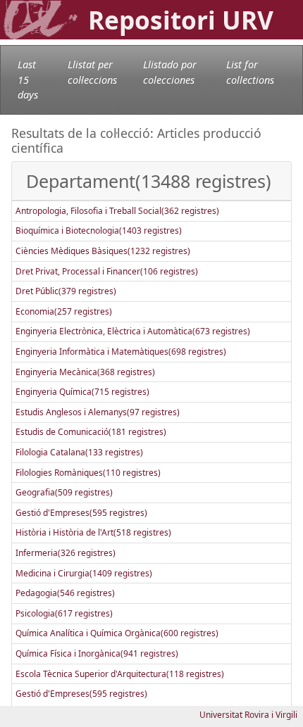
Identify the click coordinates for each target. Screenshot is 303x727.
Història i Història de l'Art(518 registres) (93, 532)
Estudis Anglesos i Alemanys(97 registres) (98, 412)
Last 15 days (28, 79)
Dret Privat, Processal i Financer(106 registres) (107, 271)
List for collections (250, 72)
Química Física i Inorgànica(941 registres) (97, 653)
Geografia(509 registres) (64, 492)
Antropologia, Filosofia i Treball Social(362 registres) (117, 211)
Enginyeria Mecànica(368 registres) (85, 372)
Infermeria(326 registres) (66, 553)
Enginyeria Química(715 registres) (82, 392)
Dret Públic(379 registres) (66, 291)
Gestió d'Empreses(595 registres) (81, 513)
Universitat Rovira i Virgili (248, 715)
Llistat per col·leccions (92, 72)
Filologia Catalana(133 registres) (79, 452)
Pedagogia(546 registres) (65, 593)
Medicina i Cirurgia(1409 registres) (84, 573)
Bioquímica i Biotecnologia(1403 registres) (99, 230)
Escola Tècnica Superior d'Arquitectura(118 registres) (120, 674)
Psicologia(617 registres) (64, 613)
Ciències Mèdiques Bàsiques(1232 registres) (103, 251)
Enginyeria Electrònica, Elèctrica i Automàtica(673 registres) (133, 331)
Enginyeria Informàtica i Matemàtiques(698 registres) (121, 352)
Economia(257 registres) (64, 311)
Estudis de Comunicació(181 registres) (91, 432)
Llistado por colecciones (170, 72)
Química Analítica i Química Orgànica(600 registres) (117, 633)
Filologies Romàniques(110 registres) (88, 473)
